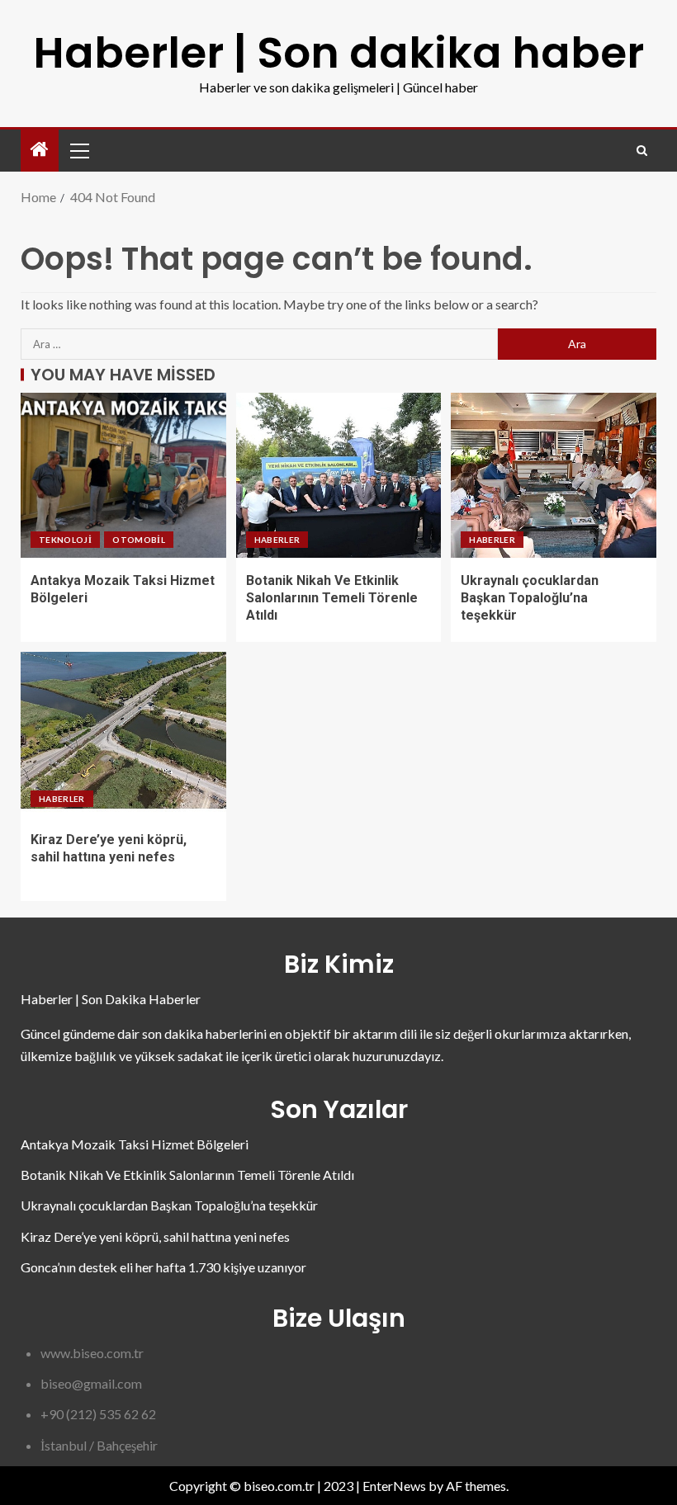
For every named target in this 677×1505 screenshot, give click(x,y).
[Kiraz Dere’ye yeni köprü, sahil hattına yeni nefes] (123, 734)
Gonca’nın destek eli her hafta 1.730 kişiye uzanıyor (163, 1267)
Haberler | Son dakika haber (338, 52)
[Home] (40, 150)
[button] (78, 150)
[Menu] (78, 150)
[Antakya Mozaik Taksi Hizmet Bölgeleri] (123, 475)
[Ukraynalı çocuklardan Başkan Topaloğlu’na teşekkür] (553, 475)
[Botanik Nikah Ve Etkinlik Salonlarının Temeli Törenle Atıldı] (339, 475)
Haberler (277, 540)
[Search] (642, 150)
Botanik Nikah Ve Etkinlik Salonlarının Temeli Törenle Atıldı (332, 598)
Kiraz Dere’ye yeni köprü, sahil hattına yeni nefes (155, 1236)
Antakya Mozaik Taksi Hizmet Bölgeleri (135, 1144)
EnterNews (394, 1485)
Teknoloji (65, 540)
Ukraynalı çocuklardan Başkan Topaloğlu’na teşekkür (530, 598)
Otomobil (138, 540)
